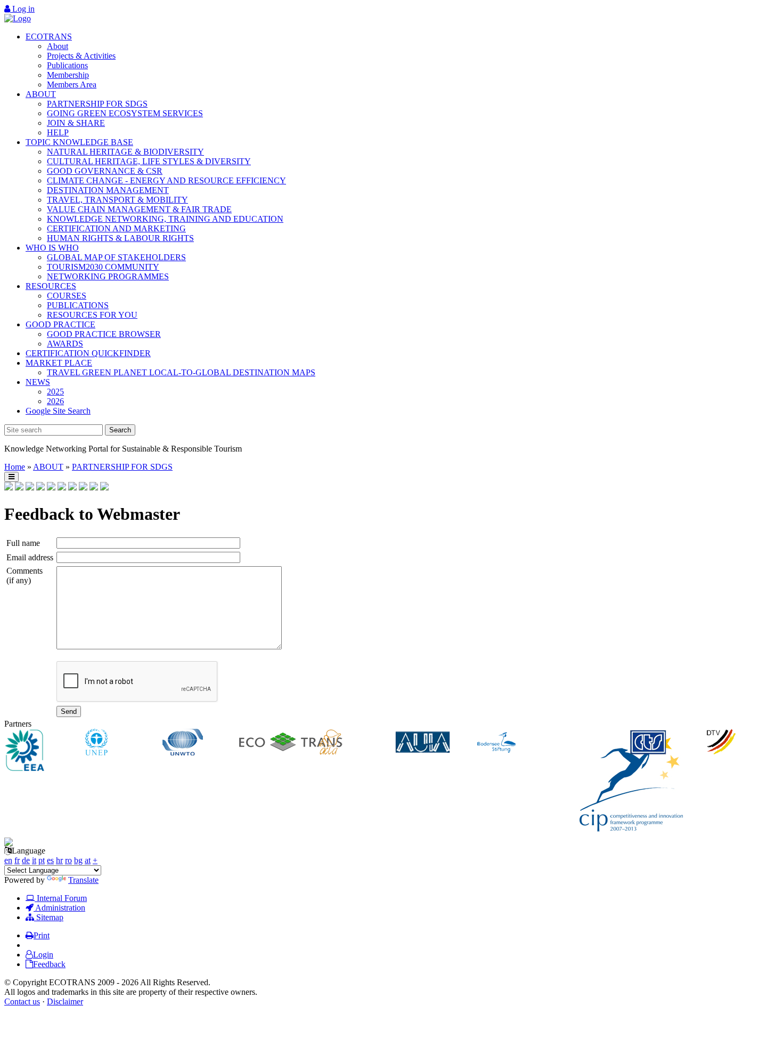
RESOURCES (51, 286)
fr (17, 860)
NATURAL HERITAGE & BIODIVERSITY (125, 151)
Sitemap (48, 917)
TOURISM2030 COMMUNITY (103, 266)
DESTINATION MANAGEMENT (108, 190)
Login (43, 954)
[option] (43, 751)
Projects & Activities (81, 55)
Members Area (71, 84)
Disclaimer (65, 1001)
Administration (59, 907)
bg (78, 860)
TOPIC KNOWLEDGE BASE (79, 142)
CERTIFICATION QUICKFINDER (88, 353)
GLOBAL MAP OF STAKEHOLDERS (116, 257)
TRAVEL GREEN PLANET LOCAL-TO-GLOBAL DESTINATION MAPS (181, 372)
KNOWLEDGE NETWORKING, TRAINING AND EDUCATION (165, 218)
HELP (58, 132)
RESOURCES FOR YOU (92, 314)
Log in (22, 8)
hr (59, 860)
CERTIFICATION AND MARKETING (116, 228)
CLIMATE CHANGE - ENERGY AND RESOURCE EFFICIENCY (166, 180)
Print (42, 935)
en (8, 860)
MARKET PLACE (59, 362)
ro (68, 860)
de (26, 860)
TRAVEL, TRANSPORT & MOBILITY (117, 199)
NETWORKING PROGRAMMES (108, 276)
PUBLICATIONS (78, 305)
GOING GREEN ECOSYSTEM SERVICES (125, 113)
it (34, 860)
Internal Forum (61, 898)
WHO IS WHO (52, 247)
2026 (55, 401)
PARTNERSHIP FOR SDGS (97, 103)
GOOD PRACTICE (60, 324)
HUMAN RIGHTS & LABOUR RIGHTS (120, 238)
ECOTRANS (49, 36)
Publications (67, 65)
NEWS (38, 382)
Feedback (49, 964)
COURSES (66, 295)
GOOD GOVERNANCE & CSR (104, 170)
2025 (55, 391)
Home (14, 466)
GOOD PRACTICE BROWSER (104, 334)
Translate (83, 879)
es (50, 860)
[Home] (17, 18)
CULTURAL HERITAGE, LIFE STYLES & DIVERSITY (149, 161)
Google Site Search (58, 410)
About (57, 46)
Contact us (22, 1001)
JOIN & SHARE (76, 122)
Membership (68, 74)
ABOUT (41, 94)
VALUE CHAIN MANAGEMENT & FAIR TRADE (139, 209)
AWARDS (65, 343)
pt (41, 860)
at (88, 860)
